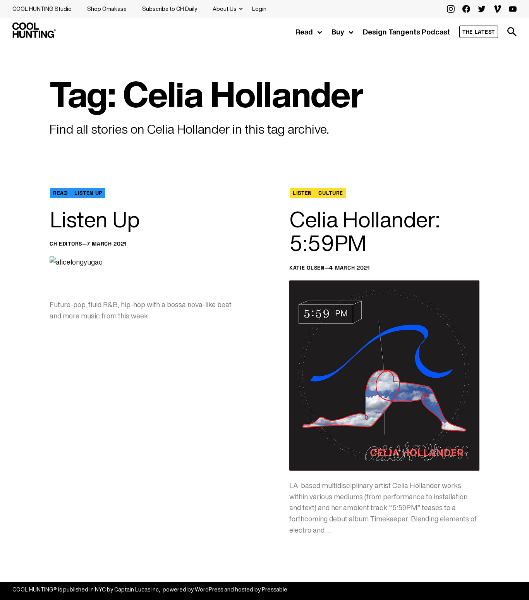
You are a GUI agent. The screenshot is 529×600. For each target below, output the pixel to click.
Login (259, 9)
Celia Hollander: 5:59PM (364, 231)
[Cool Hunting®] (34, 35)
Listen (302, 192)
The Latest (478, 31)
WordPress (209, 589)
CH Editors (66, 243)
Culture (330, 192)
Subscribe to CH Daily (169, 9)
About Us (225, 9)
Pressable (274, 589)
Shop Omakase (107, 9)
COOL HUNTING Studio (42, 9)
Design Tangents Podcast (406, 32)
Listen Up (88, 192)
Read (304, 32)
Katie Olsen (307, 267)
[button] (512, 31)
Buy (337, 32)
